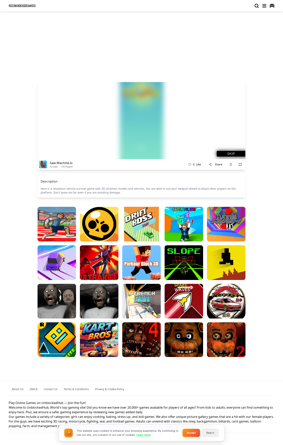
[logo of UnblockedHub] (22, 6)
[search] (256, 5)
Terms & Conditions (76, 389)
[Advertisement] (141, 43)
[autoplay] (272, 5)
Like (197, 164)
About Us (17, 389)
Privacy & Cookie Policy (109, 389)
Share (218, 164)
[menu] (264, 5)
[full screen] (240, 164)
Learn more (143, 434)
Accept (191, 432)
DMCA (34, 389)
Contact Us (51, 389)
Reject (210, 432)
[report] (231, 164)
